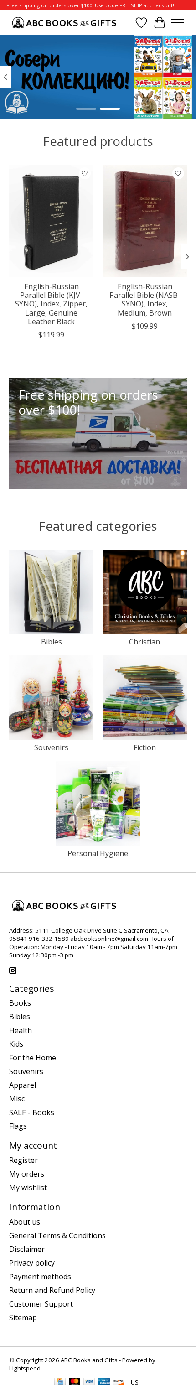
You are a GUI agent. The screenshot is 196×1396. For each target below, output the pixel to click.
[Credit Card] (60, 1382)
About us (24, 1222)
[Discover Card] (118, 1382)
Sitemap (23, 1318)
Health (20, 1030)
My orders (26, 1174)
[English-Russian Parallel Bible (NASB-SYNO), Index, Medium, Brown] (145, 221)
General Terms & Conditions (57, 1235)
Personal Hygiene (97, 853)
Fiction (145, 747)
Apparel (22, 1085)
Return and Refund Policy (52, 1290)
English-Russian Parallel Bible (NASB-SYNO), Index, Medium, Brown (145, 299)
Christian (144, 642)
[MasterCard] (75, 1382)
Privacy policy (32, 1263)
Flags (18, 1126)
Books (20, 1003)
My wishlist (28, 1188)
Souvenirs (51, 747)
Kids (16, 1044)
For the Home (32, 1058)
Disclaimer (27, 1249)
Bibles (51, 642)
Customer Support (41, 1304)
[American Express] (104, 1382)
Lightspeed (25, 1368)
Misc (17, 1099)
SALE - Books (31, 1112)
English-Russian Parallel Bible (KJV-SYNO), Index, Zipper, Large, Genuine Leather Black (51, 304)
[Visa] (89, 1382)
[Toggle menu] (178, 23)
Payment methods (40, 1276)
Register (23, 1160)
